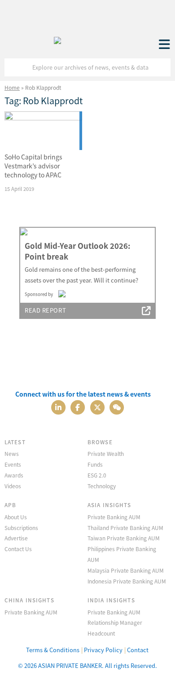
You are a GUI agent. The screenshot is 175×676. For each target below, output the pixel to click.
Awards (13, 475)
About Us (15, 517)
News (11, 453)
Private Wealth (106, 453)
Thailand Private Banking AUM (125, 527)
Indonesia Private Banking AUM (127, 581)
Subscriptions (21, 527)
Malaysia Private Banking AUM (126, 570)
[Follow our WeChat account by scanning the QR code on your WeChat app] (117, 406)
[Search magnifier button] (162, 67)
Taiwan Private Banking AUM (124, 538)
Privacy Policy (103, 649)
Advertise (16, 538)
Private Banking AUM (114, 517)
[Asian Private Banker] (57, 38)
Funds (95, 464)
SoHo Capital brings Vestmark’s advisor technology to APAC (33, 165)
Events (12, 464)
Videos (12, 486)
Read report (45, 310)
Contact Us (18, 548)
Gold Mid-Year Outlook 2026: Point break (77, 251)
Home (12, 87)
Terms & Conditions (52, 649)
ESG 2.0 (97, 475)
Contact (138, 649)
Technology (102, 486)
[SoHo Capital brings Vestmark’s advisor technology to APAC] (43, 130)
